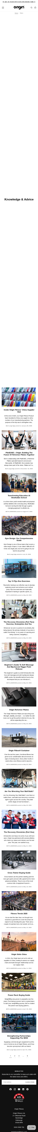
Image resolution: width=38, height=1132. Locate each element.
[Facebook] (10, 1089)
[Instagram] (15, 1089)
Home (16, 13)
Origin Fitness (19, 1109)
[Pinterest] (27, 1089)
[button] (3, 7)
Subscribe (30, 1082)
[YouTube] (19, 1089)
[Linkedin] (23, 1089)
